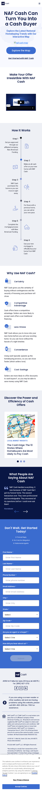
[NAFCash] (21, 674)
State (5, 609)
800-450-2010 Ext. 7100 (22, 705)
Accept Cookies (21, 786)
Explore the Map (21, 50)
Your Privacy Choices (21, 780)
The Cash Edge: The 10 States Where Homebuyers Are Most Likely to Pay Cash (20, 449)
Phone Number (9, 575)
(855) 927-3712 (22, 683)
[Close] (39, 758)
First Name (7, 552)
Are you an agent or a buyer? (15, 632)
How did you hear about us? (14, 643)
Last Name (7, 563)
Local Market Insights (17, 441)
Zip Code (6, 620)
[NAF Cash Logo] (5, 3)
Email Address (9, 586)
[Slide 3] (24, 461)
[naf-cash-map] (21, 42)
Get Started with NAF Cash (21, 58)
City (4, 598)
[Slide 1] (18, 461)
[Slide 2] (21, 461)
